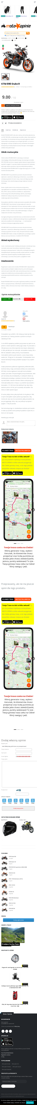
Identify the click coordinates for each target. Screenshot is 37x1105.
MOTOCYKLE (21, 38)
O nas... (3, 1056)
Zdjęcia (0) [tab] (23, 130)
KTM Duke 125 (12, 862)
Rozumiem (30, 1102)
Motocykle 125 (15, 1064)
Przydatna (25, 316)
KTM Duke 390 (12, 856)
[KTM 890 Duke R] (10, 437)
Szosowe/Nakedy (6, 40)
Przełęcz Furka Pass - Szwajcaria (10, 945)
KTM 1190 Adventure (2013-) (16, 879)
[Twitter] (5, 123)
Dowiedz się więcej (20, 1102)
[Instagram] (10, 1031)
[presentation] (3, 58)
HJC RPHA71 (4, 820)
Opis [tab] (2, 130)
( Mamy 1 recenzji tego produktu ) (24, 86)
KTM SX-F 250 (12, 903)
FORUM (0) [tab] (15, 130)
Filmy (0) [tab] (8, 130)
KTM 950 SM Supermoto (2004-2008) (18, 867)
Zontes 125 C (22, 820)
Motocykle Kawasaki (6, 1069)
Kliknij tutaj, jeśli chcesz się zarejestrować (15, 746)
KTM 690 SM (12, 908)
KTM (15, 40)
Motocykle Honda (6, 1064)
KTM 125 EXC (12, 885)
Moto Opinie (11, 38)
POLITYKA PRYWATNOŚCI (7, 1053)
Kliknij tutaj (17, 1026)
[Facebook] (2, 123)
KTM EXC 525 (12, 873)
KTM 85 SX (11, 891)
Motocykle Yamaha (6, 1066)
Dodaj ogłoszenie (18, 920)
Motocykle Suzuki (17, 1066)
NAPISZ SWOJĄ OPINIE (13, 105)
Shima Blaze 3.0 (9, 16)
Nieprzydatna (26, 321)
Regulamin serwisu (5, 1055)
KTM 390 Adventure (14, 898)
